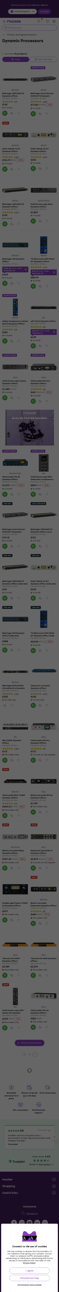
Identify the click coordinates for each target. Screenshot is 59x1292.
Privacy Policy (29, 1262)
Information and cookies (30, 1284)
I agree (29, 1270)
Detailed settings (29, 1278)
